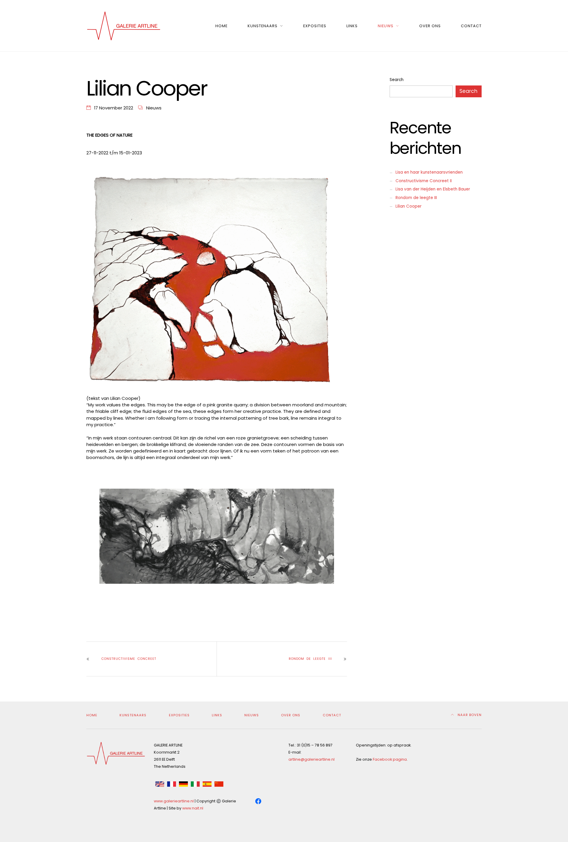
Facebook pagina (390, 759)
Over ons (430, 25)
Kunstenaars (262, 25)
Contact (471, 25)
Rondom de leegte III (310, 659)
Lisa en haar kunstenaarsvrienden (429, 172)
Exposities (314, 25)
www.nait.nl (192, 808)
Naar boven (469, 714)
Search (397, 80)
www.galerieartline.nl (174, 801)
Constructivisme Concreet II (424, 181)
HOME (221, 25)
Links (352, 25)
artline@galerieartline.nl (311, 759)
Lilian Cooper (409, 206)
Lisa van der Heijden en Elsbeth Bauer (433, 189)
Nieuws (385, 25)
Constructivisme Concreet (128, 659)
